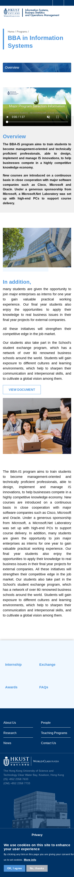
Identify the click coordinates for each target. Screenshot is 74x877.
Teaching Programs (54, 733)
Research (10, 733)
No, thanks (37, 868)
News (7, 743)
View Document (22, 389)
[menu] (67, 13)
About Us (9, 722)
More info (30, 859)
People (46, 722)
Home (11, 31)
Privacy (37, 834)
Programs (22, 31)
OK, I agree (14, 868)
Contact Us (48, 743)
